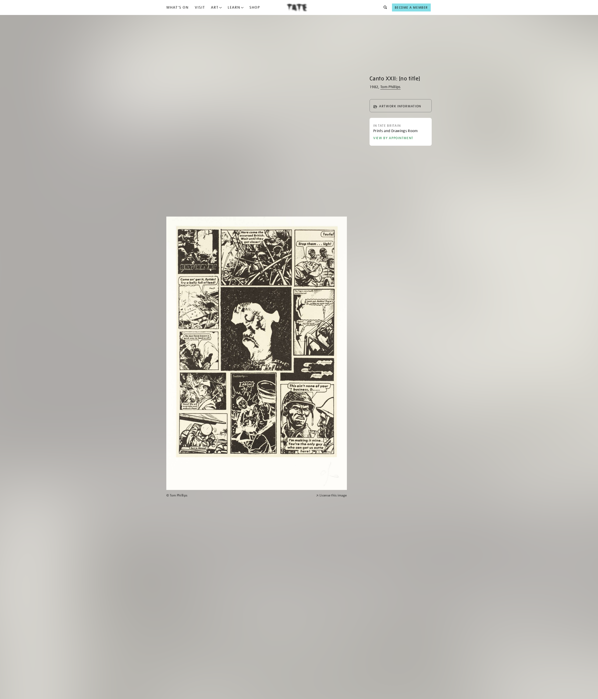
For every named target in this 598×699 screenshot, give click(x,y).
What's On (177, 7)
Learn (234, 7)
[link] (239, 495)
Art (215, 7)
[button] (384, 7)
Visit (200, 7)
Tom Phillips (390, 87)
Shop (254, 7)
